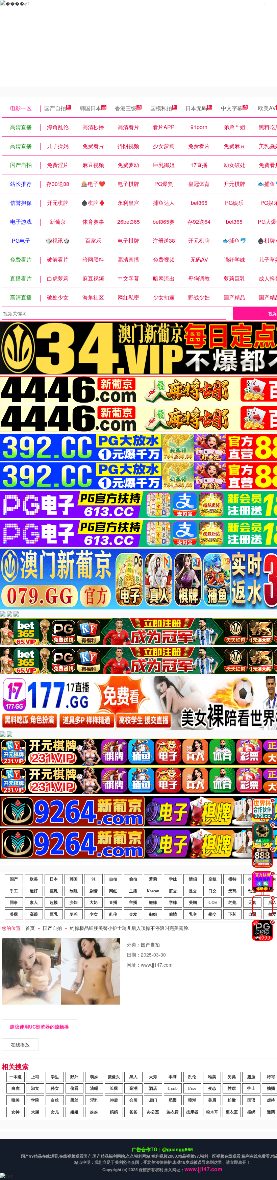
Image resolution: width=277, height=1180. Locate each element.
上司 (35, 1077)
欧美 (34, 879)
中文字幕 (232, 108)
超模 (54, 902)
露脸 (251, 1077)
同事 (14, 902)
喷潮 (192, 1100)
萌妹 (94, 1077)
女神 (15, 1112)
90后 (114, 1100)
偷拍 (133, 879)
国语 (251, 1100)
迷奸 (34, 891)
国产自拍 (55, 108)
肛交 (173, 891)
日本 (54, 879)
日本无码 (196, 108)
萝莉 (153, 879)
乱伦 (113, 914)
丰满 (173, 1077)
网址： (134, 964)
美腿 (14, 914)
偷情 (173, 914)
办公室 (153, 1112)
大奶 (94, 902)
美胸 (193, 902)
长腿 (114, 1088)
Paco (192, 1088)
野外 (74, 1077)
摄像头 (114, 1077)
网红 (113, 891)
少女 (94, 914)
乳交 (193, 914)
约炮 (232, 902)
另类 (232, 1077)
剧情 (94, 891)
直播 (113, 902)
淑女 (35, 1088)
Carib (173, 1088)
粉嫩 (232, 1100)
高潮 (133, 1088)
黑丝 (74, 1100)
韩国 (74, 879)
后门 (153, 1100)
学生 (55, 1077)
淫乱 (94, 1100)
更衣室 (232, 1112)
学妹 (173, 879)
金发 (133, 914)
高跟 (34, 914)
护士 (251, 1088)
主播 (133, 891)
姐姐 (74, 1112)
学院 (35, 1100)
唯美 (212, 1077)
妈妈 (114, 1112)
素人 (34, 902)
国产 (14, 879)
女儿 (55, 1112)
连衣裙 (173, 1112)
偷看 (74, 1088)
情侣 (193, 879)
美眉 (212, 1100)
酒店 (153, 1088)
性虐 (232, 1088)
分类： (134, 944)
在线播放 (20, 1044)
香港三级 (125, 108)
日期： (134, 954)
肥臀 (173, 1100)
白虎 (15, 1088)
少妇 (74, 902)
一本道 (15, 1077)
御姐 (153, 914)
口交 (212, 891)
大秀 (153, 1077)
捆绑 (251, 1112)
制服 (74, 891)
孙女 (55, 1088)
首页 (30, 927)
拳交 (212, 914)
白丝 (55, 1100)
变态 (212, 1088)
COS (212, 902)
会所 (133, 1100)
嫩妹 (153, 902)
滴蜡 (94, 1088)
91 (94, 879)
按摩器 (192, 1112)
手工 (14, 891)
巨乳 (54, 891)
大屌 (35, 1112)
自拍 (113, 879)
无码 (232, 891)
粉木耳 (212, 1112)
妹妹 (94, 1112)
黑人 (133, 1077)
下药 (232, 914)
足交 (193, 891)
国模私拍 (161, 108)
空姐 (212, 879)
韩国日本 (90, 108)
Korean (153, 891)
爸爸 (133, 1112)
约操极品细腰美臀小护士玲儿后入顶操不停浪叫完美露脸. (130, 927)
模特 (232, 879)
